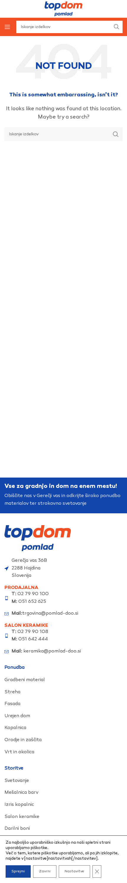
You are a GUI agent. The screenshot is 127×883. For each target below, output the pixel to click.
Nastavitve (74, 871)
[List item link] (63, 680)
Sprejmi (18, 871)
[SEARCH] (116, 134)
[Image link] (37, 538)
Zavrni (45, 871)
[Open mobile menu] (7, 27)
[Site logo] (63, 9)
